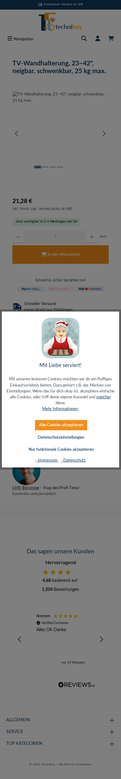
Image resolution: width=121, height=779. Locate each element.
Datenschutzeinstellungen (61, 437)
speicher (103, 397)
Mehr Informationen (60, 409)
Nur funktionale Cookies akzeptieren (61, 449)
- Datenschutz (73, 460)
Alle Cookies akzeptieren (61, 425)
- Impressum (47, 460)
